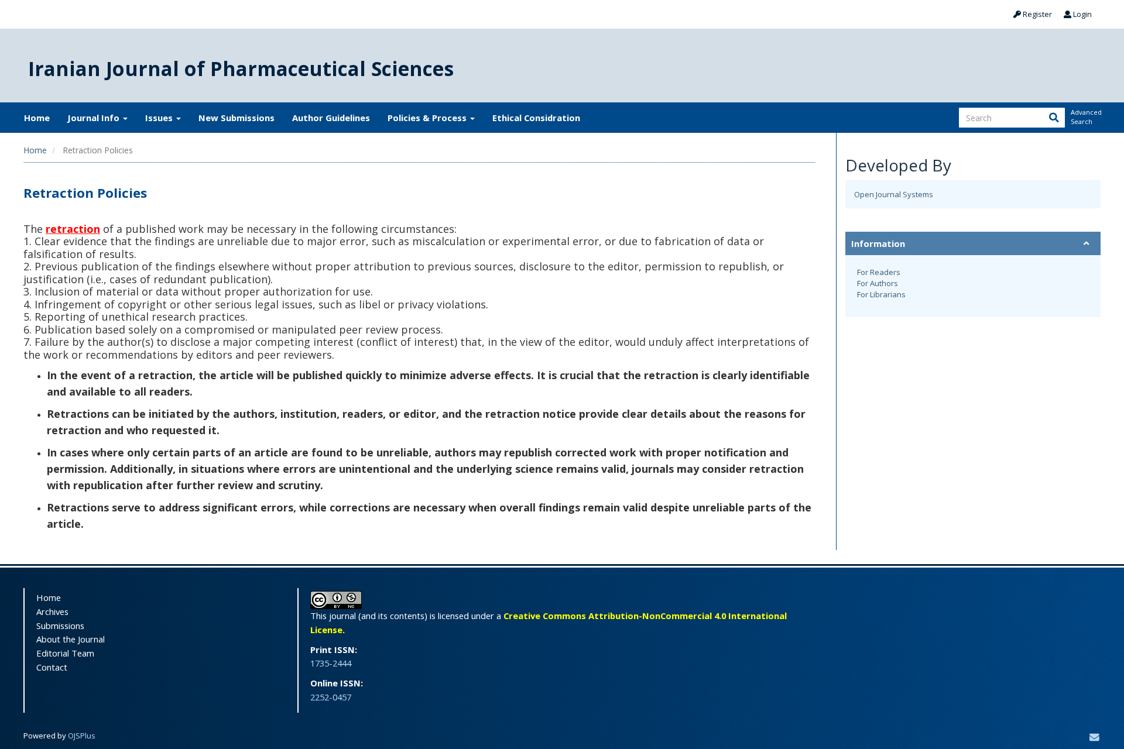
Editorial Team (65, 653)
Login (1081, 14)
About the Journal (70, 639)
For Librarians (881, 294)
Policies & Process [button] (428, 117)
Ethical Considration (536, 117)
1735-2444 (330, 663)
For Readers (878, 272)
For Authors (877, 283)
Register (1036, 14)
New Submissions (236, 117)
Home (37, 117)
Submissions (60, 625)
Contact (51, 667)
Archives (52, 611)
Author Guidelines (331, 117)
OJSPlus (81, 735)
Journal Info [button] (94, 117)
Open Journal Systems (893, 194)
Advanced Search (1085, 117)
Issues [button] (160, 117)
